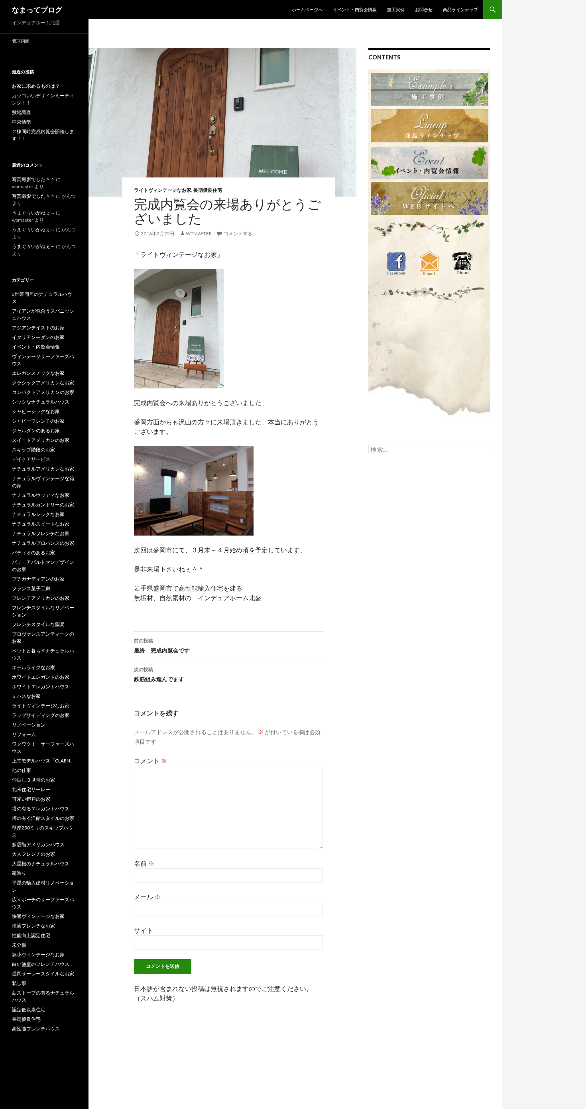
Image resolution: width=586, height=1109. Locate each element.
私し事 (19, 983)
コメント (150, 760)
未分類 (19, 945)
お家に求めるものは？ (36, 86)
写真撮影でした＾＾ (33, 179)
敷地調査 (21, 112)
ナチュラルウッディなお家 (40, 495)
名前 (144, 863)
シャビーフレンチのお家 (38, 421)
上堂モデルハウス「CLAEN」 (43, 761)
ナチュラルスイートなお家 (40, 524)
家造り (19, 873)
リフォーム (24, 734)
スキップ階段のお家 (33, 450)
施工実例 (396, 9)
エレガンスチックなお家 (38, 373)
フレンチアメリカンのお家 (40, 598)
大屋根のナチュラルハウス (40, 864)
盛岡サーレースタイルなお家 (43, 974)
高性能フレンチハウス (36, 1029)
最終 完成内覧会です (162, 646)
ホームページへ (307, 9)
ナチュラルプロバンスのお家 (43, 543)
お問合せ (424, 9)
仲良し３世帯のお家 (33, 780)
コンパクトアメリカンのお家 (43, 392)
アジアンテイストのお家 (38, 328)
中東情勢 (21, 122)
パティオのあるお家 (33, 552)
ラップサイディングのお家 (40, 715)
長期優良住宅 (207, 190)
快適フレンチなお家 (33, 926)
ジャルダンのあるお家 (36, 430)
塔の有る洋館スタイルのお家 (43, 818)
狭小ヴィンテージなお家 (38, 954)
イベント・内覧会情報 (355, 9)
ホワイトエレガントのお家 (40, 677)
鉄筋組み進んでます (159, 674)
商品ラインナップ (460, 9)
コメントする (238, 233)
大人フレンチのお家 (33, 854)
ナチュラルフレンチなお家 (40, 533)
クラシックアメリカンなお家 (43, 383)
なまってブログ (37, 9)
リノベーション (28, 725)
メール (147, 896)
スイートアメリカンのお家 (40, 440)
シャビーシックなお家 (36, 411)
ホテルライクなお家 (33, 667)
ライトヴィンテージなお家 (162, 190)
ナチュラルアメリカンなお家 (43, 469)
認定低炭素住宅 (28, 1009)
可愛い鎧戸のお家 (31, 799)
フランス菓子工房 (31, 588)
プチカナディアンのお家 (38, 579)
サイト (143, 930)
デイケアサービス (31, 459)
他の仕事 (21, 770)
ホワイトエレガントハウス (40, 686)
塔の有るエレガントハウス (40, 809)
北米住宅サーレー (31, 789)
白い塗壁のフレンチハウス (40, 964)
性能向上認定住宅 (31, 935)
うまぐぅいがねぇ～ (33, 213)
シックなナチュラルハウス (40, 402)
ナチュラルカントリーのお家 (43, 505)
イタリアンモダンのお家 (38, 337)
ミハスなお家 (26, 696)
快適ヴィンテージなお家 (38, 916)
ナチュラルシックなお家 (38, 514)
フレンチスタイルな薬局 (38, 624)
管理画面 (20, 40)
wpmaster (199, 233)
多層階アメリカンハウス (38, 844)
